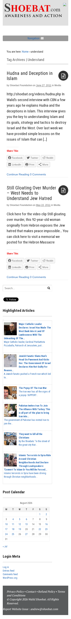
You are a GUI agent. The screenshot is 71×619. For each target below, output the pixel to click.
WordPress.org (10, 578)
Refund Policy (46, 591)
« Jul (5, 546)
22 (40, 529)
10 (6, 524)
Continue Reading (18, 174)
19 (20, 529)
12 (20, 524)
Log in (6, 567)
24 (6, 534)
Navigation (33, 38)
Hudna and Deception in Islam (30, 75)
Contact (31, 591)
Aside (63, 76)
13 (26, 524)
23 (46, 529)
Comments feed (10, 574)
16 (46, 524)
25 (13, 534)
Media (57, 85)
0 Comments (38, 174)
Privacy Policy (15, 591)
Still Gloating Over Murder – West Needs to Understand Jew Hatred (31, 193)
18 (13, 529)
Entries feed (8, 570)
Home (25, 51)
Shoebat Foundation (21, 85)
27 (26, 534)
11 (13, 524)
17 (6, 529)
